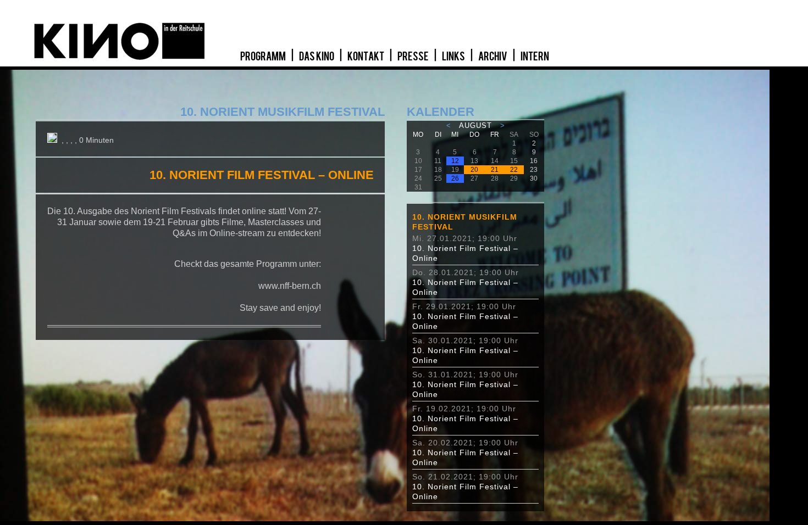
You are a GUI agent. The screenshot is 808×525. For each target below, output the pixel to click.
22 (514, 170)
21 (495, 170)
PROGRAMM (263, 56)
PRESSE (413, 56)
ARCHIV (493, 56)
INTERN (534, 56)
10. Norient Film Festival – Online (465, 253)
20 (474, 170)
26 (455, 178)
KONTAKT (366, 56)
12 (455, 161)
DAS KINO (317, 56)
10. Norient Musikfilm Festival (464, 222)
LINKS (454, 56)
